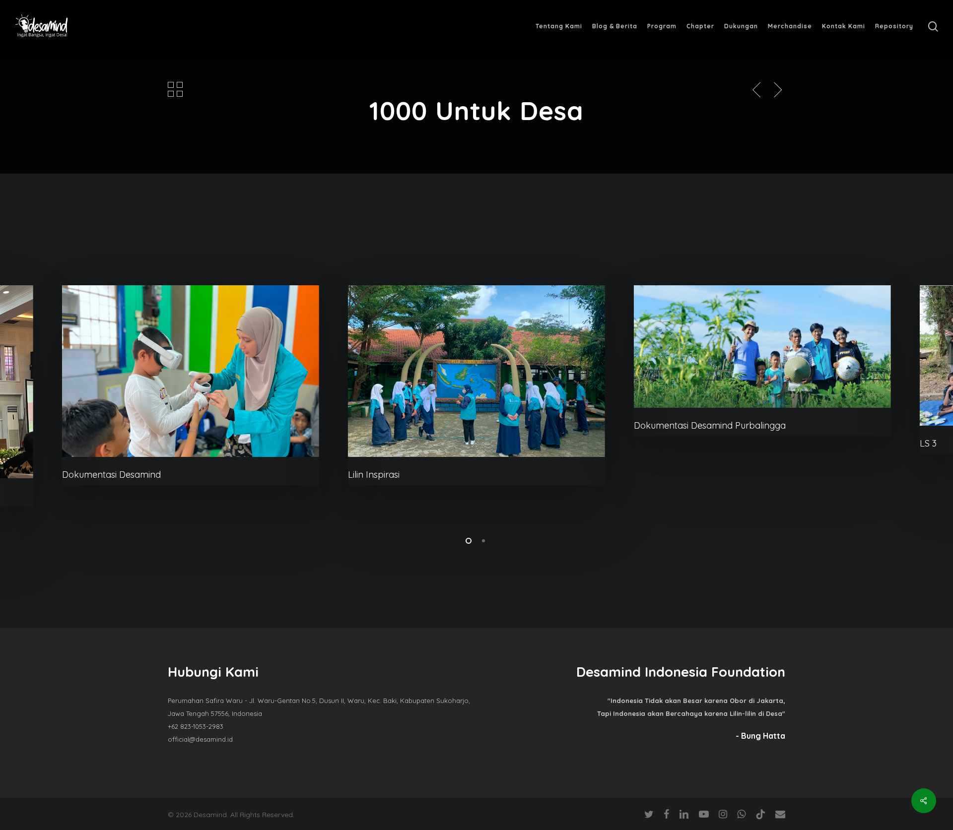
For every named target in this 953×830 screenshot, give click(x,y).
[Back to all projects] (175, 88)
